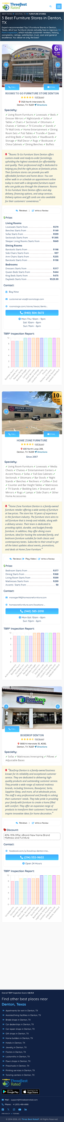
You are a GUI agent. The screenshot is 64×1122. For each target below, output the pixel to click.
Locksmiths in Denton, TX (17, 1056)
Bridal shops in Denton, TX (18, 1019)
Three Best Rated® (30, 1119)
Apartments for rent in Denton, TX (21, 1010)
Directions (41, 105)
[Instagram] (14, 1109)
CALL (13, 87)
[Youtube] (19, 1109)
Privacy (6, 1113)
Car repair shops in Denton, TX (20, 1029)
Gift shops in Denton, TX (17, 1033)
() (39, 97)
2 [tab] (30, 80)
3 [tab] (32, 80)
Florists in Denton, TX (15, 1052)
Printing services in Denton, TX (20, 1070)
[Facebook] (3, 1109)
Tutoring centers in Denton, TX (19, 1075)
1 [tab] (28, 80)
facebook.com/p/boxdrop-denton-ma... (29, 851)
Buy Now (14, 291)
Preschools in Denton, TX (17, 1065)
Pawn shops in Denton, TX (17, 1061)
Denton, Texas (14, 1004)
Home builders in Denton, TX (19, 1038)
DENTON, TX (20, 14)
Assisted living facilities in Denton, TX (23, 1015)
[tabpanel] (32, 65)
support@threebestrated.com (24, 1100)
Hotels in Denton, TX (15, 1042)
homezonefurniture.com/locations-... (27, 604)
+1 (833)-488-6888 (20, 1104)
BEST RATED (7, 14)
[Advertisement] (32, 958)
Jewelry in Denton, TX (15, 1047)
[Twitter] (8, 1109)
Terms (16, 1113)
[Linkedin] (26, 1109)
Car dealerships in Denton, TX (19, 1024)
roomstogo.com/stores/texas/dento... (28, 306)
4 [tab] (35, 80)
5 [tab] (36, 427)
